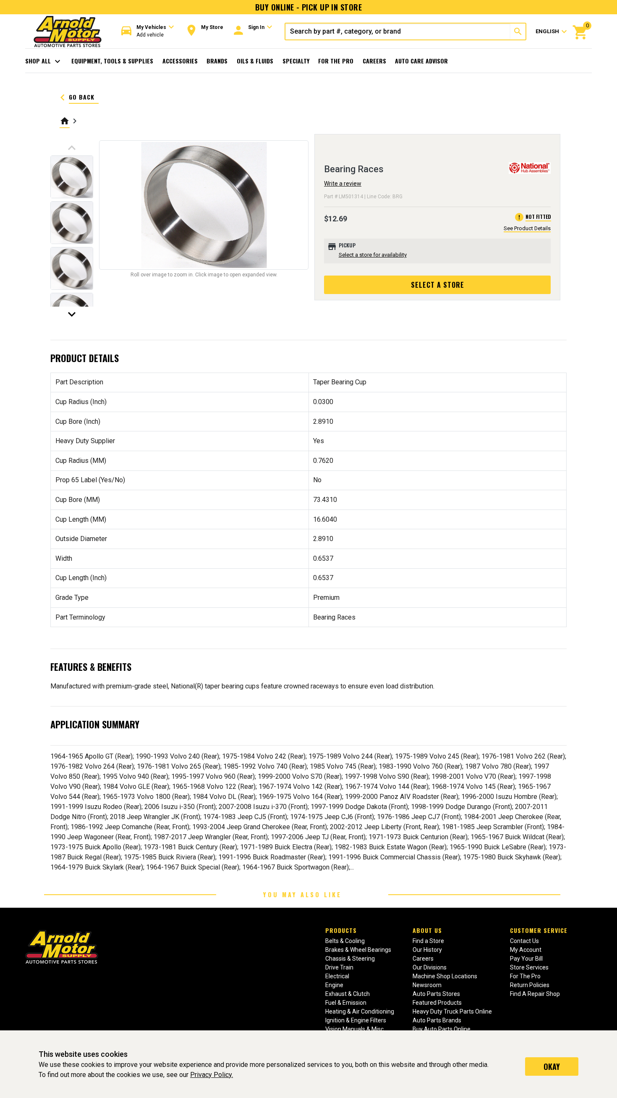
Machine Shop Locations (445, 976)
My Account (525, 949)
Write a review (342, 183)
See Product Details (527, 228)
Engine (334, 985)
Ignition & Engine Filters (355, 1020)
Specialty (295, 60)
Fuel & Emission (345, 1002)
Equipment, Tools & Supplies (112, 60)
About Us (427, 930)
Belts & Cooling (345, 941)
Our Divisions (430, 967)
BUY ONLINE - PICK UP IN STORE (308, 7)
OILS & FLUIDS (255, 60)
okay (552, 1066)
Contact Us (524, 941)
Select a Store (437, 285)
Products (341, 930)
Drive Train (339, 967)
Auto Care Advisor (421, 60)
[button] (147, 31)
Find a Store (428, 941)
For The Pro (335, 60)
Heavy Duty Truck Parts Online (452, 1011)
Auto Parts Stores (436, 993)
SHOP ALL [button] (44, 61)
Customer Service (538, 930)
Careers (374, 60)
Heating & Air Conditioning (359, 1011)
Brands (217, 60)
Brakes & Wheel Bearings (358, 949)
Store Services (529, 967)
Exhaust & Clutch (347, 993)
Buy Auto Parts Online (442, 1029)
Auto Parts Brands (437, 1020)
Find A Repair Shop (535, 993)
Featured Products (437, 1002)
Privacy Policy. (211, 1075)
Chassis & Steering (350, 958)
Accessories (180, 60)
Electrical (337, 976)
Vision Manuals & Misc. (355, 1029)
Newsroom (427, 985)
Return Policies (529, 985)
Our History (427, 949)
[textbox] (397, 31)
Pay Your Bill (526, 958)
